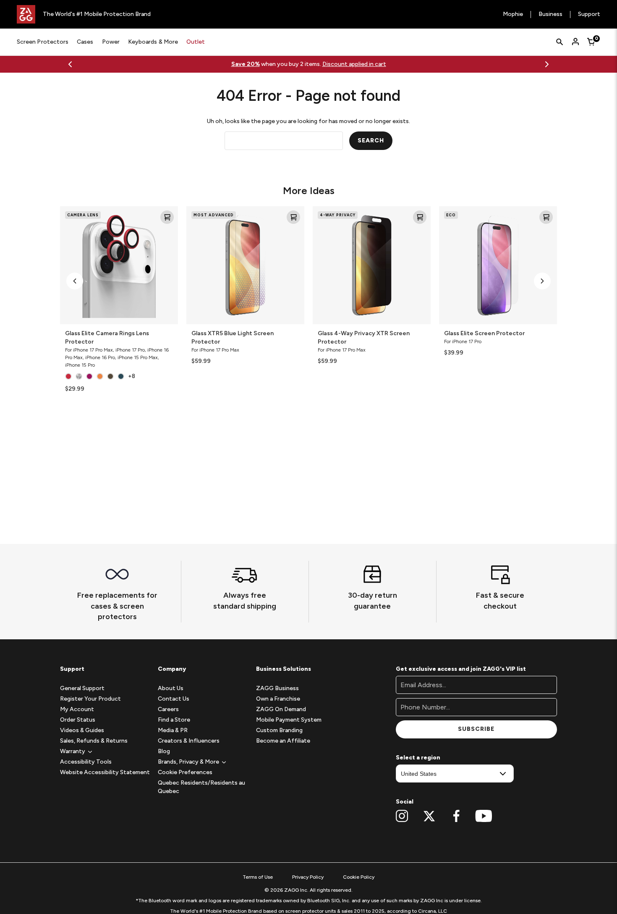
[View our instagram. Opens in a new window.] (401, 816)
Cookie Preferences (185, 772)
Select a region (418, 757)
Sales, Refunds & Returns (94, 740)
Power (111, 41)
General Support (82, 688)
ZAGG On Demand (281, 709)
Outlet (195, 41)
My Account (77, 709)
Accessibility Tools (86, 761)
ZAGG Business (277, 688)
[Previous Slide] (70, 64)
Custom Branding (279, 730)
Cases (85, 41)
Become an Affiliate (283, 740)
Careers (168, 709)
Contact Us (173, 698)
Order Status (77, 719)
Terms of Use (258, 877)
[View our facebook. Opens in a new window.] (456, 816)
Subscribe (476, 729)
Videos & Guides (82, 730)
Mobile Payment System (289, 719)
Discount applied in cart (354, 64)
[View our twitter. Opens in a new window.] (429, 816)
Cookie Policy (358, 877)
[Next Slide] (547, 64)
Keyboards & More (153, 41)
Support (589, 14)
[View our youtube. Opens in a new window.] (483, 816)
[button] (74, 281)
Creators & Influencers (189, 740)
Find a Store (174, 719)
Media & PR (173, 730)
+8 (131, 376)
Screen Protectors (42, 41)
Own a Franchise (278, 698)
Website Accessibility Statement (105, 772)
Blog (164, 751)
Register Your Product (90, 698)
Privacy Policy (308, 877)
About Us (170, 688)
